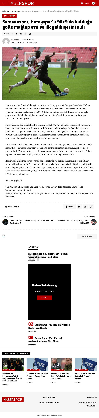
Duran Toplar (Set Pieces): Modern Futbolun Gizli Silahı (45, 340)
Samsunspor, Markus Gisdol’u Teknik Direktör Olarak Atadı (61, 376)
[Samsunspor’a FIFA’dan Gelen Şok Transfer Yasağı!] (86, 364)
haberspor (15, 40)
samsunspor (9, 16)
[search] (82, 3)
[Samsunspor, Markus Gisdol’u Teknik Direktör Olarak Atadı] (61, 364)
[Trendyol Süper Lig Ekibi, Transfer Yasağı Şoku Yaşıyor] (37, 364)
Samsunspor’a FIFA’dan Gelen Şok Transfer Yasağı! (85, 376)
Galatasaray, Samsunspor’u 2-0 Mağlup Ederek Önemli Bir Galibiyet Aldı (12, 377)
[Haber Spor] (21, 3)
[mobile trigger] (4, 3)
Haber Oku (44, 298)
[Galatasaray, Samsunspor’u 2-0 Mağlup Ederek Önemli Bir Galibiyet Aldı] (13, 364)
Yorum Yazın (88, 236)
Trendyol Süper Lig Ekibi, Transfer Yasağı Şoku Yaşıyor (37, 376)
